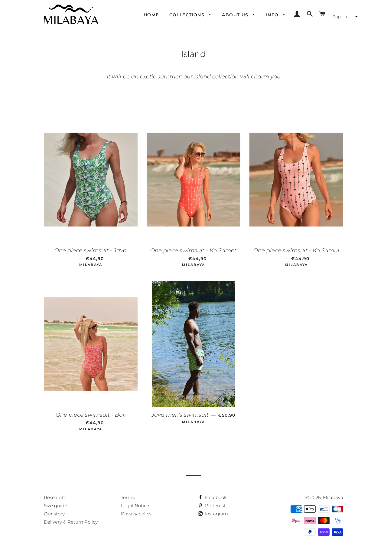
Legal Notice (135, 505)
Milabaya (333, 497)
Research (54, 497)
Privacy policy (136, 514)
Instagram (216, 514)
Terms (128, 497)
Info (273, 15)
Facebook (215, 497)
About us (236, 15)
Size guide (55, 505)
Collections (187, 15)
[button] (344, 16)
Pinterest (215, 505)
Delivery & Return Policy (71, 522)
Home (151, 15)
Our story (54, 514)
